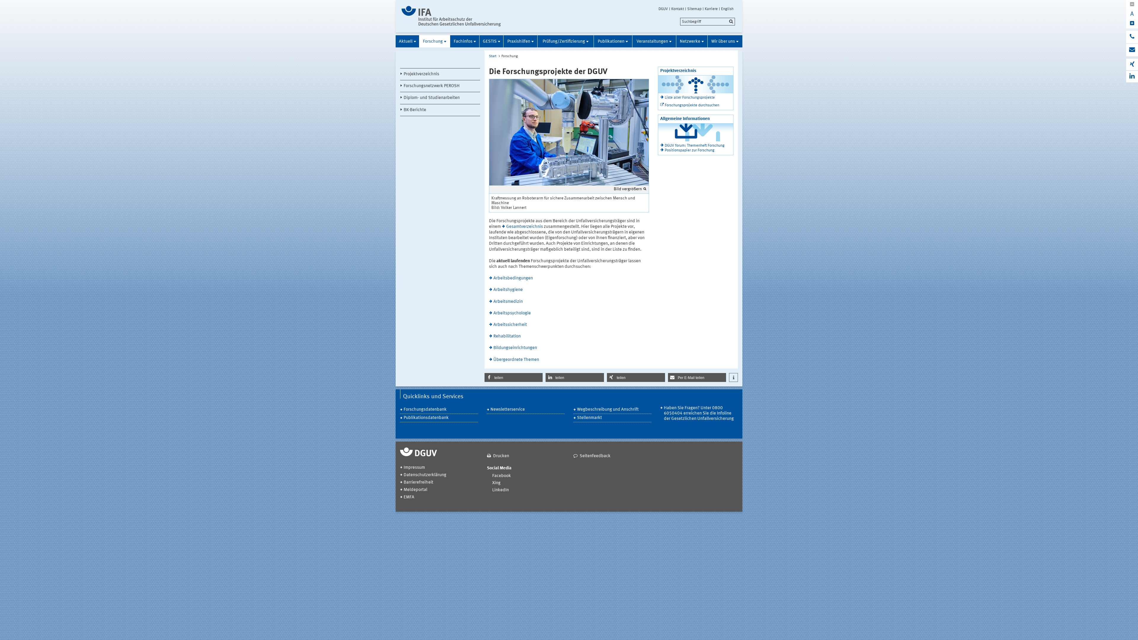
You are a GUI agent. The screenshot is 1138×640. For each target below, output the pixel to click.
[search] (707, 21)
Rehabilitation (507, 336)
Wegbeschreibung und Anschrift (608, 409)
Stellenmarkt (589, 418)
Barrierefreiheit (418, 482)
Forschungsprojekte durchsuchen (692, 105)
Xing (496, 483)
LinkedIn (500, 490)
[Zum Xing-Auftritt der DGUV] (1132, 64)
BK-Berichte (415, 110)
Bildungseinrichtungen (515, 348)
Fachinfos (463, 41)
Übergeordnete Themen (516, 360)
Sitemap (694, 8)
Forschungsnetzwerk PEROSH (432, 86)
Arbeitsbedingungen (513, 278)
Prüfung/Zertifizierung (564, 41)
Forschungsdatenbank (425, 409)
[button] (514, 377)
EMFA (409, 497)
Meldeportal (415, 490)
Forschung (433, 41)
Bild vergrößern (628, 189)
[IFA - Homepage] (451, 16)
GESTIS (490, 41)
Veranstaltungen (652, 41)
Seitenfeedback (595, 456)
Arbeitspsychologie (512, 313)
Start (492, 56)
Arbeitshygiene (508, 290)
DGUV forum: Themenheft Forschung (695, 146)
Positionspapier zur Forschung (690, 150)
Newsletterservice (507, 409)
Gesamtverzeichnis (524, 227)
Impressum (414, 467)
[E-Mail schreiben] (1132, 50)
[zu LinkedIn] (1132, 76)
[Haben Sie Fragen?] (1132, 37)
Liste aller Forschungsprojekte (690, 98)
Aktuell (406, 41)
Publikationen (611, 41)
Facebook (501, 476)
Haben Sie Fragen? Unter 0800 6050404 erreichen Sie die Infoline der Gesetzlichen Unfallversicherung (699, 413)
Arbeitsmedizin (508, 302)
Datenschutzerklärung (425, 475)
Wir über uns (723, 41)
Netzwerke (690, 41)
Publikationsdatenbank (426, 418)
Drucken (501, 456)
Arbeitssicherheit (510, 325)
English (727, 8)
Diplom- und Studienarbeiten (432, 98)
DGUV (663, 8)
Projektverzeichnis (421, 74)
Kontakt (677, 8)
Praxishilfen (518, 41)
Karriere (711, 8)
